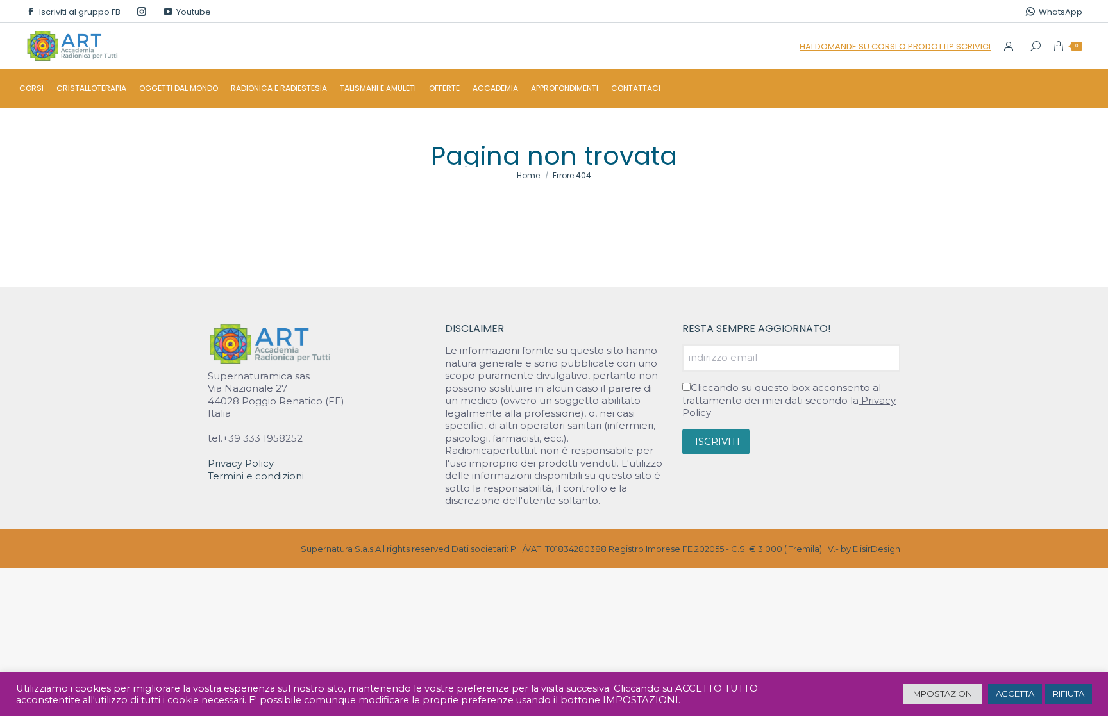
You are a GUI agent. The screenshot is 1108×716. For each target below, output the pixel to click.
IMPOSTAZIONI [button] (942, 693)
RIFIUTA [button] (1068, 693)
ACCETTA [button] (1015, 693)
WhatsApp (1060, 12)
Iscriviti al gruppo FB (80, 12)
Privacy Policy (241, 463)
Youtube (193, 12)
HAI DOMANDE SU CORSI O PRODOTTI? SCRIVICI (895, 46)
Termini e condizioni (256, 476)
